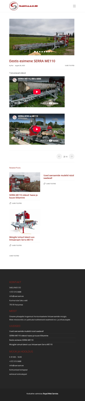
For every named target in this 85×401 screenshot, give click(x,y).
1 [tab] (35, 52)
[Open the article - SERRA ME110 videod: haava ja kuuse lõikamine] (17, 182)
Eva (12, 65)
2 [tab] (37, 51)
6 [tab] (46, 51)
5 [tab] (44, 51)
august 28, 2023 (20, 65)
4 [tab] (42, 51)
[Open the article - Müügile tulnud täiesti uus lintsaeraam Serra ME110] (17, 221)
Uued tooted (69, 65)
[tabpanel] (41, 37)
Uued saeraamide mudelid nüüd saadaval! (26, 331)
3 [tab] (39, 51)
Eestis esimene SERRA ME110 (21, 340)
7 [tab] (49, 51)
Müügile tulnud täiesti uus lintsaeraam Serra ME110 (30, 344)
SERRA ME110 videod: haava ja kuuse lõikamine (28, 335)
